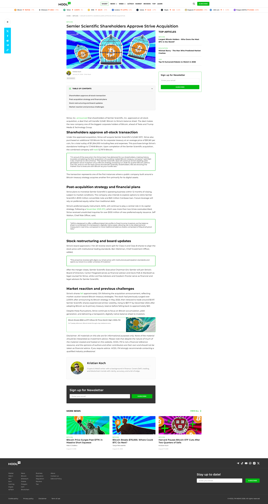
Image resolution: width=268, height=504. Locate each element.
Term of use (56, 498)
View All (194, 411)
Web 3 (10, 476)
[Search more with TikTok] (242, 463)
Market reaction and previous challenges (86, 107)
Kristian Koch (77, 71)
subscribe (203, 4)
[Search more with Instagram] (254, 463)
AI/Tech (130, 3)
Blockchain (25, 490)
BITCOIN (69, 22)
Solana (23, 481)
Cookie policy (13, 498)
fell (81, 293)
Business (39, 473)
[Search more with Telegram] (238, 463)
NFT (9, 479)
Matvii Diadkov (71, 445)
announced (82, 118)
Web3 (121, 3)
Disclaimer (42, 498)
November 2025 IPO (95, 209)
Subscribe (180, 87)
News (112, 3)
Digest (105, 3)
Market (138, 3)
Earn (10, 481)
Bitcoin (23, 476)
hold (95, 150)
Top (154, 3)
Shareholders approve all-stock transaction (87, 96)
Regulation (40, 479)
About (53, 473)
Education (39, 476)
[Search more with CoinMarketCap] (250, 463)
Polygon (24, 484)
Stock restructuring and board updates (86, 103)
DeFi (22, 487)
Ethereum (24, 479)
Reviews (147, 3)
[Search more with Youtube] (246, 463)
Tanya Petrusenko (119, 445)
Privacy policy (28, 498)
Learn (159, 3)
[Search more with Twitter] (258, 463)
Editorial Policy (56, 479)
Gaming (11, 484)
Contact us (55, 476)
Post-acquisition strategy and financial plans (88, 99)
